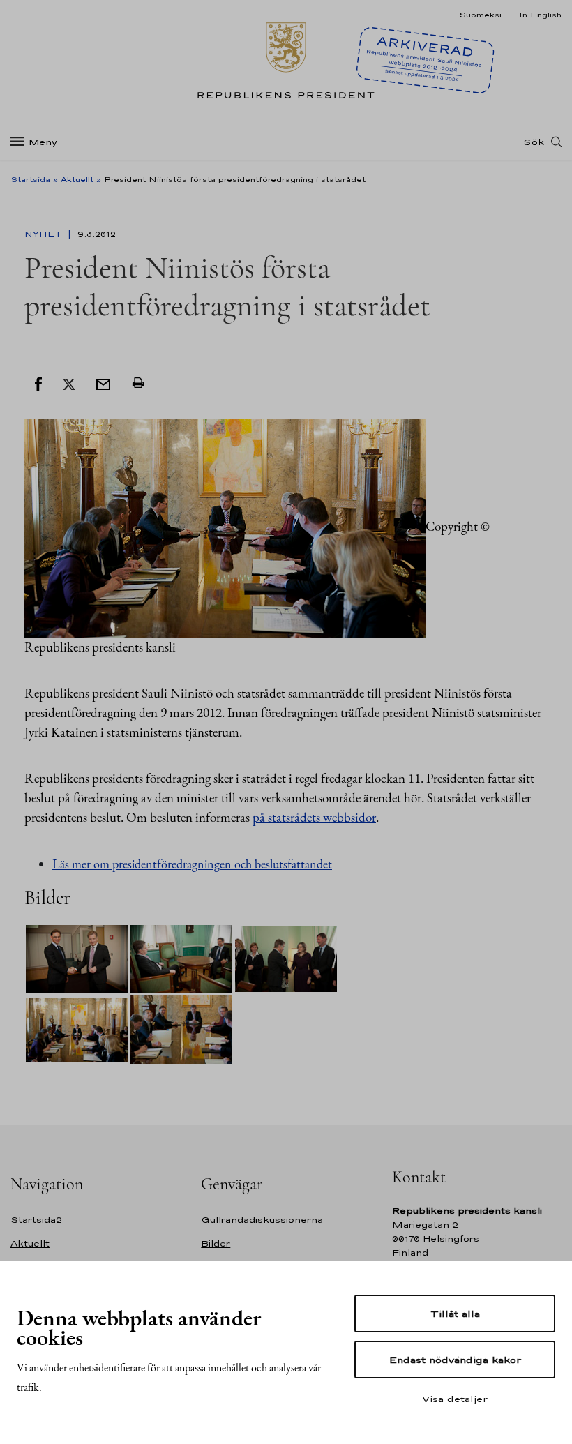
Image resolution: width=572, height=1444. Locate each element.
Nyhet (44, 234)
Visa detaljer (455, 1398)
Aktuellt (77, 179)
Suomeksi (480, 15)
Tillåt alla (455, 1313)
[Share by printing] (138, 383)
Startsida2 (36, 1220)
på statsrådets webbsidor (314, 817)
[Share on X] (69, 383)
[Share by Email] (103, 383)
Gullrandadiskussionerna (262, 1220)
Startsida (30, 179)
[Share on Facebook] (38, 383)
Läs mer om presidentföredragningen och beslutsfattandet (192, 864)
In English (540, 15)
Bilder (215, 1243)
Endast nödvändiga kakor (455, 1359)
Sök (533, 141)
